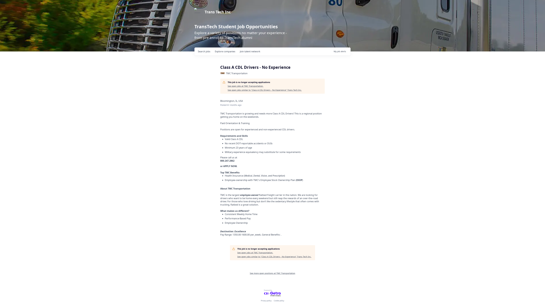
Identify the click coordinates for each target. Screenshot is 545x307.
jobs (204, 51)
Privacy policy (266, 300)
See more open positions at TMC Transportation (272, 273)
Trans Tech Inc (218, 11)
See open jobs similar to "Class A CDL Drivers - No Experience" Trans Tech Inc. (265, 90)
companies (225, 51)
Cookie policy (279, 300)
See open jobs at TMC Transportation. (245, 86)
